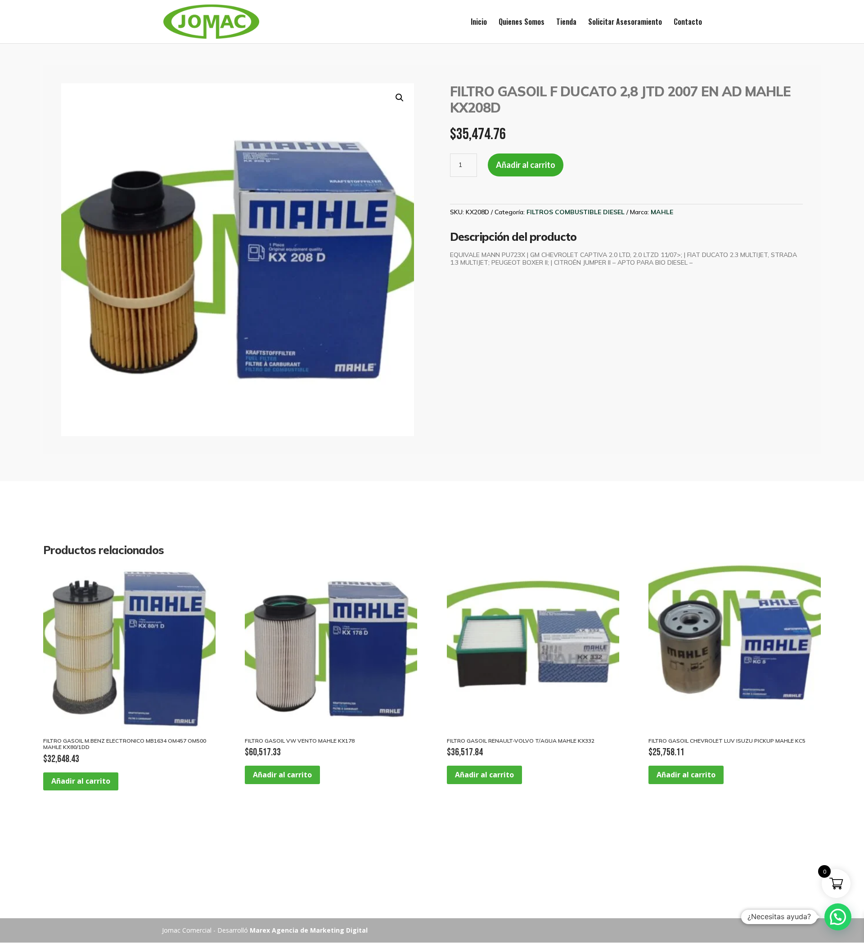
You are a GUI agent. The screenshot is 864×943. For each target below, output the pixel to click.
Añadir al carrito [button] (80, 781)
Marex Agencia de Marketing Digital (309, 930)
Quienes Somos (521, 22)
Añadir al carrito (525, 165)
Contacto (688, 22)
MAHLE (662, 212)
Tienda (566, 22)
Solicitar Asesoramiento (625, 22)
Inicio (479, 22)
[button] (400, 98)
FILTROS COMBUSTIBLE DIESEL (575, 212)
